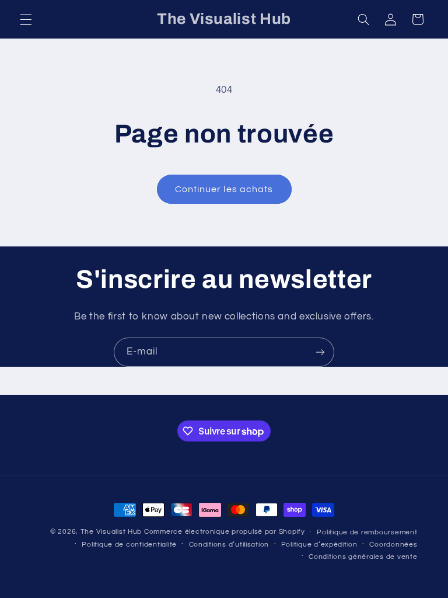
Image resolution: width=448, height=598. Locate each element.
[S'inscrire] (320, 352)
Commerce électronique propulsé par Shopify (224, 532)
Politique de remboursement (367, 532)
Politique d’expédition (319, 544)
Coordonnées (393, 544)
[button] (25, 19)
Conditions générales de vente (363, 557)
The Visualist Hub (111, 532)
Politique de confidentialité (129, 544)
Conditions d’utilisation (229, 544)
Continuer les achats (224, 189)
